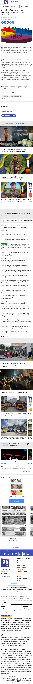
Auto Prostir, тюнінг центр (8, 461)
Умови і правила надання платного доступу (16, 587)
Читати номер (16, 501)
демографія (5, 96)
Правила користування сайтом (16, 585)
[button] (2, 2)
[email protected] (16, 679)
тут (5, 602)
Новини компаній (22, 578)
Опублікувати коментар (8, 115)
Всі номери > (16, 547)
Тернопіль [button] (11, 2)
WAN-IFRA (25, 606)
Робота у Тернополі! (11, 6)
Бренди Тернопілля (11, 220)
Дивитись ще (27, 207)
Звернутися (20, 563)
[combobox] (20, 124)
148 (10, 19)
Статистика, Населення (16, 96)
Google (4, 88)
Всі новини (23, 2)
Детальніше (4, 573)
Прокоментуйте (7, 93)
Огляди (26, 6)
